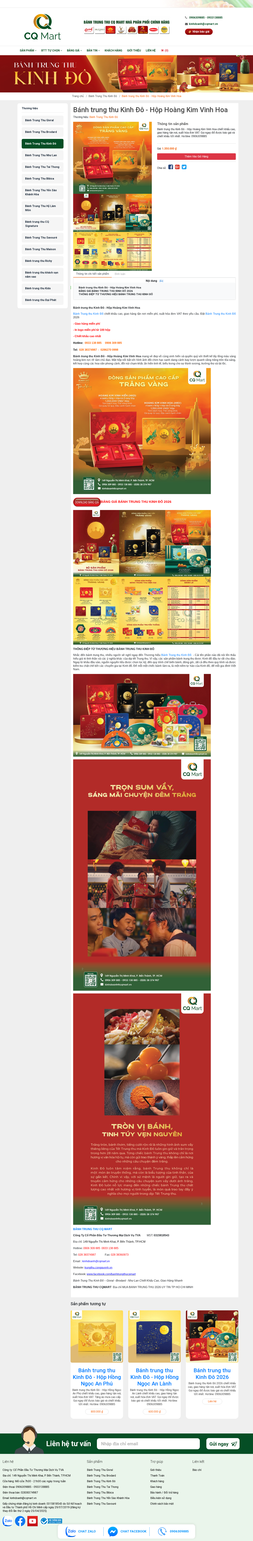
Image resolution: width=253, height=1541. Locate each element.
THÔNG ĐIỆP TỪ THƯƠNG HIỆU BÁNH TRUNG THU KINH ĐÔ (116, 294)
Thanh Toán (157, 1475)
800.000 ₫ (97, 1411)
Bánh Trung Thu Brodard (41, 132)
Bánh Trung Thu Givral (39, 120)
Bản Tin (92, 50)
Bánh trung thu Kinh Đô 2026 (212, 1373)
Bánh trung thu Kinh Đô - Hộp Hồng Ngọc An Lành (154, 1377)
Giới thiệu (134, 50)
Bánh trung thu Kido (38, 288)
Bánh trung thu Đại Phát (40, 300)
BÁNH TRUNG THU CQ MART (92, 1229)
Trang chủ (78, 96)
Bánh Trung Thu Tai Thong (42, 167)
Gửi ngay (219, 1444)
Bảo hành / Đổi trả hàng (164, 1492)
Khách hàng (113, 50)
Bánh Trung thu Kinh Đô (88, 313)
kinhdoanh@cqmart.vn (203, 24)
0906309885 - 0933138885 (206, 17)
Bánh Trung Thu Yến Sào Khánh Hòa (41, 192)
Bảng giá (73, 50)
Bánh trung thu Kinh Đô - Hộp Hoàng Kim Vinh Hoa (110, 287)
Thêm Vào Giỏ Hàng (196, 156)
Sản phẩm (27, 50)
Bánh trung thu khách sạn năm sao (41, 274)
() (166, 50)
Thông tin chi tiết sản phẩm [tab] (92, 273)
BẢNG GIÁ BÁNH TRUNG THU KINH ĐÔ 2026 (106, 291)
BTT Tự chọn (50, 50)
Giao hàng (156, 1487)
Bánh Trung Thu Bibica (39, 178)
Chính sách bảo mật (162, 1503)
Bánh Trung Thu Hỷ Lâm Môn (40, 208)
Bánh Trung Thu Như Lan (41, 155)
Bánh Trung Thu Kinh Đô (102, 96)
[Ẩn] (161, 281)
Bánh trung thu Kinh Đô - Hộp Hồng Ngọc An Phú (97, 1377)
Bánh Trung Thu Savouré (41, 237)
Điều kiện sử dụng (160, 1498)
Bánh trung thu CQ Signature (37, 224)
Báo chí (196, 1470)
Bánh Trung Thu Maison (40, 249)
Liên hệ (151, 50)
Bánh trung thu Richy (38, 261)
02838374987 (29, 1492)
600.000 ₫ (155, 1411)
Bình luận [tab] (120, 274)
